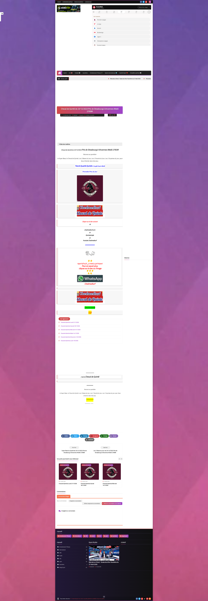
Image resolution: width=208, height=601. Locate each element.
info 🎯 (70, 73)
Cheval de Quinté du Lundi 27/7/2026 (70, 322)
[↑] (104, 596)
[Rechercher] (150, 2)
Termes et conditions (79, 2)
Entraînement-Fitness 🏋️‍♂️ (96, 73)
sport (106, 536)
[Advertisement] (121, 57)
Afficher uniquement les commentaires (92, 503)
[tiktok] (144, 599)
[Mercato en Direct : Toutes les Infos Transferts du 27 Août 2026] (104, 553)
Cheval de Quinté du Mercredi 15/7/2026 (70, 330)
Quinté (65, 73)
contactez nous (88, 2)
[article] (105, 450)
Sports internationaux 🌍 (111, 73)
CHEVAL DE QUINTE (90, 115)
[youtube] (146, 2)
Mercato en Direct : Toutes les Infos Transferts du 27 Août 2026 (94, 79)
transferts (85, 73)
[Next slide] (121, 459)
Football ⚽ (77, 73)
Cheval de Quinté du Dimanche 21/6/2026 (71, 337)
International (78, 536)
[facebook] (141, 2)
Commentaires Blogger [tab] (63, 496)
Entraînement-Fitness (64, 536)
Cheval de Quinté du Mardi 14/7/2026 (70, 333)
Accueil (59, 2)
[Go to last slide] (119, 459)
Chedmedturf (89, 284)
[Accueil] (59, 73)
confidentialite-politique (67, 2)
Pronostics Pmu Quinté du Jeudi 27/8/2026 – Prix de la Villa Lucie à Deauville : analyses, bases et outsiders (139, 79)
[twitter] (143, 2)
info (100, 536)
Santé (93, 536)
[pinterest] (147, 599)
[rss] (150, 599)
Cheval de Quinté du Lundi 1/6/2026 (69, 341)
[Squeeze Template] (58, 599)
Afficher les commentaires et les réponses (112, 503)
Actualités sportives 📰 (135, 73)
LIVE (86, 536)
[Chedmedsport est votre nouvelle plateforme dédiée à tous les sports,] (68, 8)
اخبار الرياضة (124, 536)
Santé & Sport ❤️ (123, 73)
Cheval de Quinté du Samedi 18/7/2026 (70, 326)
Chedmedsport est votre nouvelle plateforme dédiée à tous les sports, (88, 599)
